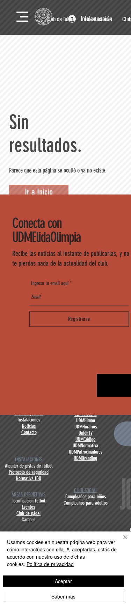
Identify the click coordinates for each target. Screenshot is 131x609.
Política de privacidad (50, 563)
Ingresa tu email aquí (49, 283)
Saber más (63, 596)
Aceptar (63, 581)
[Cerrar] (121, 541)
